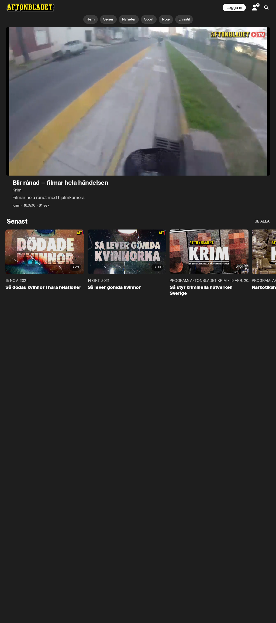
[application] (138, 101)
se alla (262, 221)
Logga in (234, 7)
